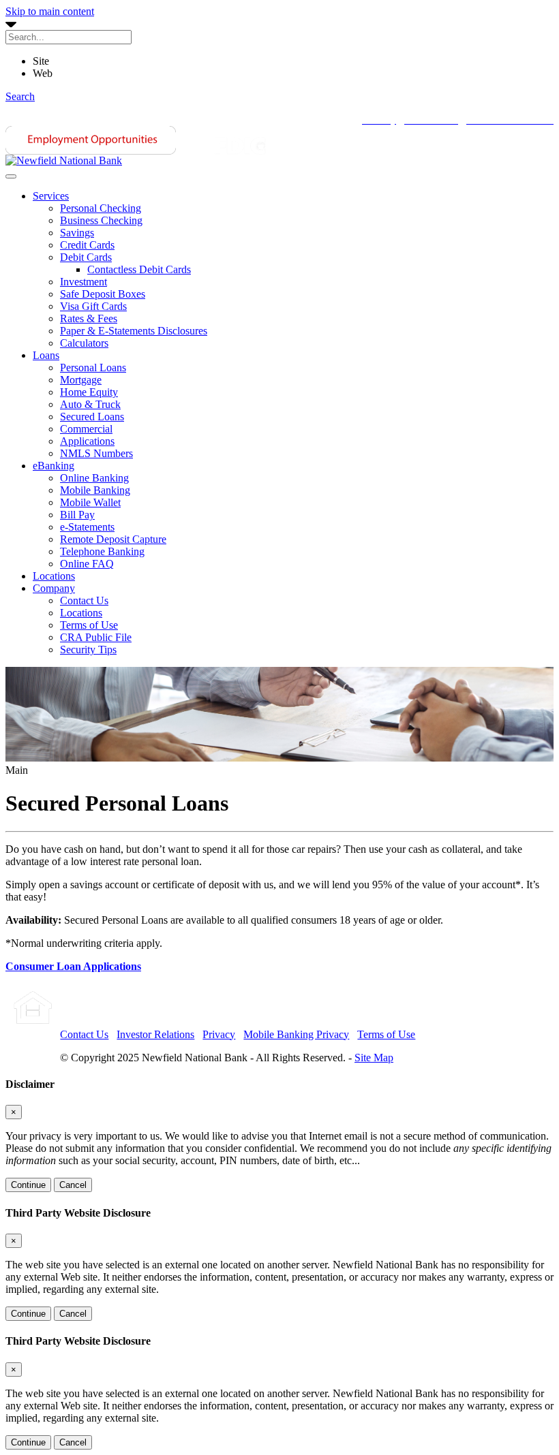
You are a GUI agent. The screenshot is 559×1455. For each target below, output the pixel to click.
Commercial (86, 429)
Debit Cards (86, 257)
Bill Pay (77, 514)
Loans (46, 355)
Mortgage (81, 380)
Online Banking (94, 478)
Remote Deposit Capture (113, 539)
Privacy (218, 1034)
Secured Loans (92, 416)
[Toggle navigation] (10, 176)
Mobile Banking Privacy (296, 1034)
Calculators (84, 343)
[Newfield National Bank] (63, 160)
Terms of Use (89, 625)
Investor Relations (155, 1034)
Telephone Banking (102, 551)
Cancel (73, 1185)
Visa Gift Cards (93, 306)
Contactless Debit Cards (139, 269)
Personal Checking (100, 208)
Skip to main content (49, 11)
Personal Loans (93, 367)
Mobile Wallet (90, 502)
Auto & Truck (90, 404)
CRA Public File (96, 637)
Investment (83, 281)
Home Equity (89, 392)
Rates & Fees (88, 318)
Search (20, 96)
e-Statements (87, 527)
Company (54, 588)
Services (51, 196)
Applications (87, 441)
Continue (28, 1185)
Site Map (373, 1057)
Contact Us (84, 600)
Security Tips (88, 649)
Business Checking (101, 220)
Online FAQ (87, 563)
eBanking (53, 465)
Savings (77, 232)
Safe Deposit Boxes (102, 294)
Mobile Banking (95, 490)
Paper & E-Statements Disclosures (133, 331)
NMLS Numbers (96, 453)
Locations (54, 576)
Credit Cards (87, 245)
